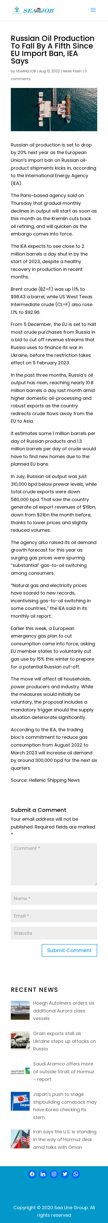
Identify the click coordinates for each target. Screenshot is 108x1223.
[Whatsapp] (75, 1174)
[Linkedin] (43, 1174)
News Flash (72, 71)
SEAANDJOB (26, 71)
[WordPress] (65, 1174)
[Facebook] (32, 1174)
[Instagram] (54, 1174)
